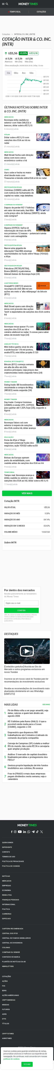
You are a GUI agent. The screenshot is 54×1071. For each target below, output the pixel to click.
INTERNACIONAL (8, 904)
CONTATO (6, 852)
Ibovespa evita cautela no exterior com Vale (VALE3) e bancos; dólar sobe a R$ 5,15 (18, 123)
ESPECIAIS (6, 919)
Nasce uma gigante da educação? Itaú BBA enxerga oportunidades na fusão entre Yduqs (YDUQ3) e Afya (26, 252)
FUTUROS (6, 1009)
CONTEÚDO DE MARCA (11, 957)
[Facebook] (11, 832)
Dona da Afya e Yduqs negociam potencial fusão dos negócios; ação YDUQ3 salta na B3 (21, 443)
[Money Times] (28, 4)
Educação (9, 437)
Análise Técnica (11, 344)
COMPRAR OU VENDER (11, 952)
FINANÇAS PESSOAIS (10, 900)
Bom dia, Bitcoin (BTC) (13, 361)
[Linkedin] (24, 831)
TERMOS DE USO (8, 857)
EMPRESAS (6, 886)
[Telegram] (33, 831)
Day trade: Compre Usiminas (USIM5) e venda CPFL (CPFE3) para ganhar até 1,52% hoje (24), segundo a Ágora (25, 406)
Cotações (41, 12)
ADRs (4, 1014)
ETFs (4, 1019)
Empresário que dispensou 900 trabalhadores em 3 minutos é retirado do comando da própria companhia (28, 735)
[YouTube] (20, 831)
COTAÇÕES (6, 976)
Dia (8, 73)
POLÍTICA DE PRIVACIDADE (13, 861)
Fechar (27, 1064)
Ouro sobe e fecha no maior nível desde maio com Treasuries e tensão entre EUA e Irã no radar (25, 175)
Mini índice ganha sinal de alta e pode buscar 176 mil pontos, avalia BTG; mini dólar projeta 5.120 (21, 350)
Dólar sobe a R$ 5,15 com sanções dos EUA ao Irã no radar (17, 140)
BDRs (4, 991)
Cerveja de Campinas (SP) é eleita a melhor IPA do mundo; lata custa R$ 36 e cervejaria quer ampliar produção (28, 746)
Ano (24, 73)
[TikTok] (37, 832)
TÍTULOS (5, 1024)
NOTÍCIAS (6, 876)
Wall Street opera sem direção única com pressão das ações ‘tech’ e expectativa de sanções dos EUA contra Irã (27, 310)
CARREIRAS (6, 914)
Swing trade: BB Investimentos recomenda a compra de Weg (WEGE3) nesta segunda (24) (18, 388)
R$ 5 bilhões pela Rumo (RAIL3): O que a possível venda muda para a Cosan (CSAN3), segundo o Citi (27, 724)
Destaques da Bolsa (13, 187)
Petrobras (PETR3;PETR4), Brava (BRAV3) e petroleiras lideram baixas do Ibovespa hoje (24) (22, 271)
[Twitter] (41, 832)
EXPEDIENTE (7, 847)
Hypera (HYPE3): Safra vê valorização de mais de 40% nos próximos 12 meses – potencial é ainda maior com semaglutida (25, 232)
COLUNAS (6, 947)
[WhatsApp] (28, 832)
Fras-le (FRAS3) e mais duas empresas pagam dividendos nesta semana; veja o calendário (27, 776)
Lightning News (11, 283)
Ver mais (27, 493)
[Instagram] (15, 831)
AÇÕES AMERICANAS (10, 995)
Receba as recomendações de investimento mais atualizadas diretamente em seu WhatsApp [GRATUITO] (27, 691)
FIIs (3, 986)
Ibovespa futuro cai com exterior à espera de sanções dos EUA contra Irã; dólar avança (20, 425)
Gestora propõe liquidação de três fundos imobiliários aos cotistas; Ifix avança (28, 766)
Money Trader (10, 382)
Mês (16, 73)
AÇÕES (5, 981)
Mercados (8, 117)
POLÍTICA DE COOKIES (11, 866)
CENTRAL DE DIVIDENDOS (12, 943)
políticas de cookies (11, 1059)
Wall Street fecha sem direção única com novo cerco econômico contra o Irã (18, 158)
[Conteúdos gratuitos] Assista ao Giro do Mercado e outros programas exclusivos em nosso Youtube (24, 669)
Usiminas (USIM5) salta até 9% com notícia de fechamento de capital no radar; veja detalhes (19, 193)
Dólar (7, 134)
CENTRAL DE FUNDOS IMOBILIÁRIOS (16, 938)
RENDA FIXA (7, 895)
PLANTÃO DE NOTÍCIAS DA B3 (14, 962)
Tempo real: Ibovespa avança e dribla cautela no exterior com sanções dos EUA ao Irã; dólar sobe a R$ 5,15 (26, 478)
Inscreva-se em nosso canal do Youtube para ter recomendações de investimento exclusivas (26, 680)
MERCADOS (6, 881)
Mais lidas (11, 704)
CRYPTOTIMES (8, 1034)
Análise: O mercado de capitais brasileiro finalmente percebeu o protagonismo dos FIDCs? (28, 757)
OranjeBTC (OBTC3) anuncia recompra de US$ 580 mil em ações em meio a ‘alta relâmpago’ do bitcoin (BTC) (25, 290)
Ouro (6, 170)
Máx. (31, 73)
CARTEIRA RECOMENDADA (12, 929)
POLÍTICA (6, 909)
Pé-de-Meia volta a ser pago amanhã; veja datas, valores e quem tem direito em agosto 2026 (28, 713)
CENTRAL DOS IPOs (10, 933)
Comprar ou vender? (13, 205)
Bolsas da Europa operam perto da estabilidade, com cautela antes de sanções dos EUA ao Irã (24, 460)
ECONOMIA (6, 890)
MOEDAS (5, 1005)
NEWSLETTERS (8, 966)
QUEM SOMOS (7, 843)
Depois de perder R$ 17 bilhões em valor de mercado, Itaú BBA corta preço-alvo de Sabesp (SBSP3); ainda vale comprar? (25, 211)
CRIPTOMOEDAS (8, 1000)
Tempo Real (15, 12)
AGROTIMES (7, 1038)
